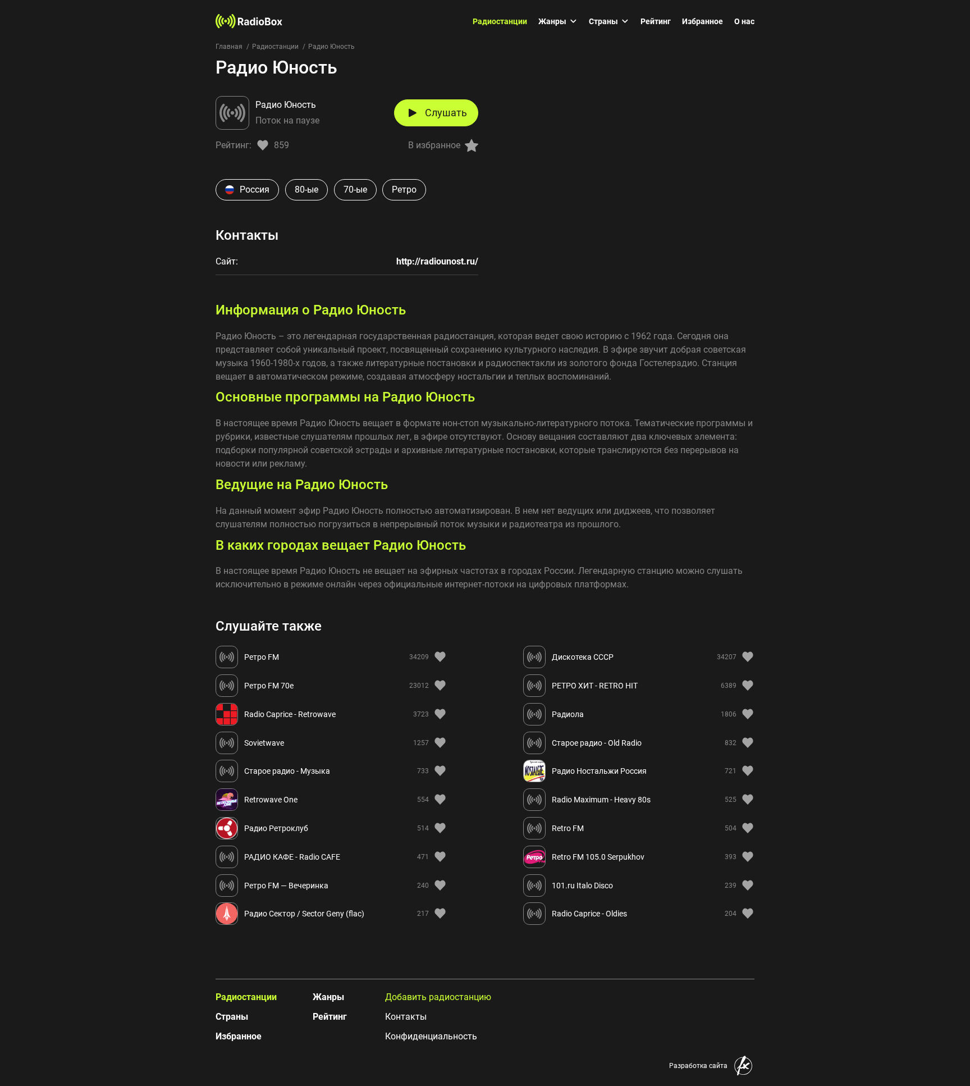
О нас (744, 21)
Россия (254, 189)
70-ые (355, 189)
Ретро (404, 189)
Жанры (552, 21)
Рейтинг (655, 21)
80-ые (306, 189)
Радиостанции (500, 21)
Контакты (406, 1016)
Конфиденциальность (431, 1036)
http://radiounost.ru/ (437, 261)
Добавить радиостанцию (438, 997)
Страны (603, 21)
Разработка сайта (698, 1066)
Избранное (702, 21)
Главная (229, 47)
